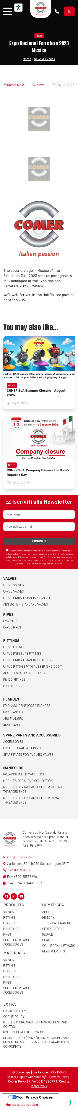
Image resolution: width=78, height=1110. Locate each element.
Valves (10, 579)
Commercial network (58, 946)
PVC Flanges (13, 712)
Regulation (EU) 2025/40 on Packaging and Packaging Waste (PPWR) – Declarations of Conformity (36, 1042)
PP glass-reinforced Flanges (26, 706)
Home (27, 59)
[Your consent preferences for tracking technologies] (70, 1102)
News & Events (44, 59)
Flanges (9, 923)
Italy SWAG (39, 1086)
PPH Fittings (12, 686)
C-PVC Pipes (12, 627)
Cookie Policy (13, 1017)
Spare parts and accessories (32, 735)
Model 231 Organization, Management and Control (35, 1025)
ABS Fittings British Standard (26, 673)
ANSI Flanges (13, 725)
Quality (48, 940)
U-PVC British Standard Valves (27, 598)
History (48, 918)
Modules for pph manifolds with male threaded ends (32, 800)
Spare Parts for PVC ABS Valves (28, 755)
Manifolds (13, 768)
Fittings (11, 641)
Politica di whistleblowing (23, 1032)
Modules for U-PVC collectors (28, 781)
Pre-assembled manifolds (23, 774)
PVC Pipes (10, 621)
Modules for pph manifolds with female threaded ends (34, 790)
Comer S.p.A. (16, 85)
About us (49, 912)
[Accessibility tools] (18, 7)
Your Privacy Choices (35, 1097)
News (39, 35)
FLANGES (11, 699)
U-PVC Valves (13, 591)
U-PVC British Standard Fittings (28, 660)
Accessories (13, 742)
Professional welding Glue (24, 748)
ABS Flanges (13, 719)
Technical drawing (56, 923)
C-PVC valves (13, 585)
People (47, 934)
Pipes (8, 614)
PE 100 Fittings (14, 679)
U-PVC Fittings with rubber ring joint (32, 667)
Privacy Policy (14, 1011)
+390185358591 (18, 870)
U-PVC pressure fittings (22, 654)
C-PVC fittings (14, 647)
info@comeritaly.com (21, 857)
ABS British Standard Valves (25, 604)
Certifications (53, 929)
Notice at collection (21, 1104)
